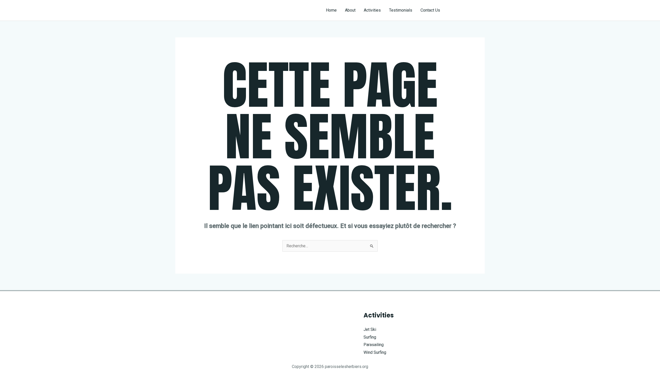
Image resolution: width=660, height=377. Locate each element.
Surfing (370, 337)
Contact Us (430, 10)
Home (331, 10)
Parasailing (374, 344)
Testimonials (400, 10)
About (350, 10)
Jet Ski (370, 329)
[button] (467, 10)
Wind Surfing (375, 352)
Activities (372, 10)
